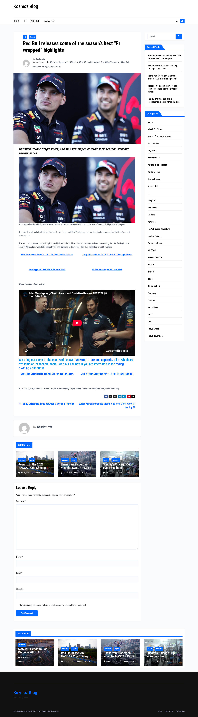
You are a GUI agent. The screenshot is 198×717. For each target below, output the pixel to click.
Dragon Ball (152, 186)
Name (19, 557)
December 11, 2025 (29, 657)
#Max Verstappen (112, 62)
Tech (149, 321)
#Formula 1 (88, 62)
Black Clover (153, 143)
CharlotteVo (40, 59)
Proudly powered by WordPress (24, 711)
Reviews (151, 300)
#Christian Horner (57, 62)
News (150, 279)
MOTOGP (35, 21)
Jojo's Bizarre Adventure (158, 229)
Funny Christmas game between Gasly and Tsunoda (47, 403)
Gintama (151, 214)
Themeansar (54, 711)
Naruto (150, 264)
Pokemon (151, 293)
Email (19, 573)
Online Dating (153, 286)
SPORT (16, 21)
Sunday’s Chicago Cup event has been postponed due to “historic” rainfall (117, 469)
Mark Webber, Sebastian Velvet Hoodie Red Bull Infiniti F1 (107, 374)
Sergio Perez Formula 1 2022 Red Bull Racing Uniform (107, 254)
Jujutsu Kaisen (154, 236)
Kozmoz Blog (25, 6)
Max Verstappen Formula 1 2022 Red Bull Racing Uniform (47, 254)
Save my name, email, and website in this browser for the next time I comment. (53, 605)
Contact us (49, 21)
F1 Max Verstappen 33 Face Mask (107, 269)
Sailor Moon (152, 307)
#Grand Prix (99, 62)
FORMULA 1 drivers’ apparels (93, 360)
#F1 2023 (74, 62)
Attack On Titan (154, 129)
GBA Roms (152, 207)
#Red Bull (125, 62)
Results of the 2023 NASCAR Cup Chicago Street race (32, 468)
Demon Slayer (153, 179)
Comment (21, 501)
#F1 (67, 62)
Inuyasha (151, 222)
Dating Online (153, 172)
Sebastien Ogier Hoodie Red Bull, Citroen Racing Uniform (47, 374)
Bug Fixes (152, 150)
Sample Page (180, 711)
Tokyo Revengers (155, 336)
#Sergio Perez (54, 66)
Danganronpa (153, 157)
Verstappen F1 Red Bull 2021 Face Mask (47, 269)
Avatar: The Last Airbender (159, 136)
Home (160, 711)
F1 (25, 21)
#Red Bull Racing (40, 66)
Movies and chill (154, 257)
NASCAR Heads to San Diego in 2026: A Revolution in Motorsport (34, 652)
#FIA (81, 62)
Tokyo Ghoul (153, 328)
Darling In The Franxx (157, 165)
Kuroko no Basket (155, 243)
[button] (177, 21)
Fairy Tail (151, 200)
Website (19, 589)
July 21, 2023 (69, 661)
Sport (32, 37)
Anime (150, 122)
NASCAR (22, 460)
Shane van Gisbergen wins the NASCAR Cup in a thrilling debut (76, 468)
